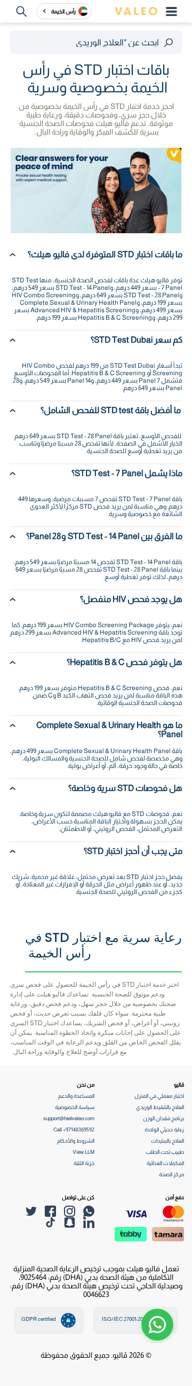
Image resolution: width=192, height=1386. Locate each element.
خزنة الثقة (84, 1163)
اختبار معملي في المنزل (159, 1096)
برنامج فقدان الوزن (163, 1118)
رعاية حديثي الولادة (164, 1129)
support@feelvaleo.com (68, 1118)
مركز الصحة (171, 1174)
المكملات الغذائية (165, 1163)
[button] (157, 1324)
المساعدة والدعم (76, 1096)
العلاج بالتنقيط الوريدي (160, 1107)
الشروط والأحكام (75, 1141)
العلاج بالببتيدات (167, 1141)
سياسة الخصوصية (74, 1107)
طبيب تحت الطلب (165, 1152)
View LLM (83, 1152)
